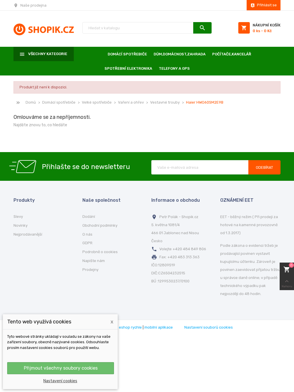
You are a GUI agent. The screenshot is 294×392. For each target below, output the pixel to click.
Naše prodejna (33, 5)
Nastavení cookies (60, 381)
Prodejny (90, 269)
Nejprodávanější (27, 234)
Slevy (18, 216)
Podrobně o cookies (100, 252)
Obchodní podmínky (99, 225)
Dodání (88, 216)
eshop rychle (130, 327)
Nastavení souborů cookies (208, 327)
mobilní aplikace (158, 327)
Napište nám (93, 261)
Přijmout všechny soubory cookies (61, 368)
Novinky (20, 225)
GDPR (87, 243)
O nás (87, 234)
